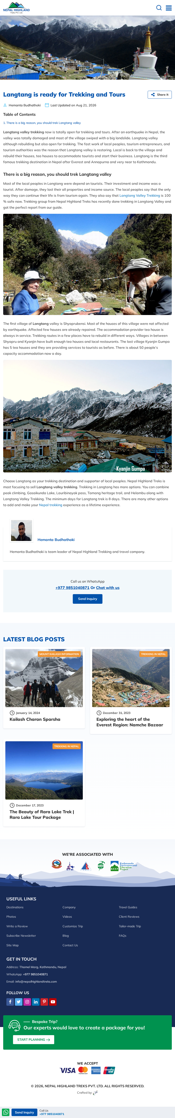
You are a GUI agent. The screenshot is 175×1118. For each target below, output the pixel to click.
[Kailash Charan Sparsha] (44, 678)
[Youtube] (53, 1002)
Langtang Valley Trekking (140, 195)
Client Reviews (129, 917)
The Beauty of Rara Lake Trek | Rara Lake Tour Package (42, 814)
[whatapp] (5, 1112)
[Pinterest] (44, 1002)
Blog (66, 936)
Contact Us (70, 945)
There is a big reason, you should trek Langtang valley (43, 123)
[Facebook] (10, 1002)
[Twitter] (18, 1002)
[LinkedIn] (35, 1002)
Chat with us (108, 587)
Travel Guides (128, 907)
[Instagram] (27, 1002)
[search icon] (159, 8)
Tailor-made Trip (130, 926)
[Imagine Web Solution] (95, 1093)
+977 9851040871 (72, 587)
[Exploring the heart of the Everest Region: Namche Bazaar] (131, 678)
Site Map (12, 945)
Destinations (14, 907)
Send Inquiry (87, 599)
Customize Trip (73, 926)
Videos (67, 917)
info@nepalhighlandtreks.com (36, 981)
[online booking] (87, 1070)
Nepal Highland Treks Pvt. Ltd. (74, 1086)
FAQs (122, 936)
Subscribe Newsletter (21, 936)
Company (69, 907)
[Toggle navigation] (167, 8)
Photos (11, 917)
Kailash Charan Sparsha (35, 719)
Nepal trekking (50, 505)
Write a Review (17, 926)
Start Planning (31, 1039)
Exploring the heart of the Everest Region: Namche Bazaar (129, 722)
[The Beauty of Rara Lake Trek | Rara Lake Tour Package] (44, 770)
